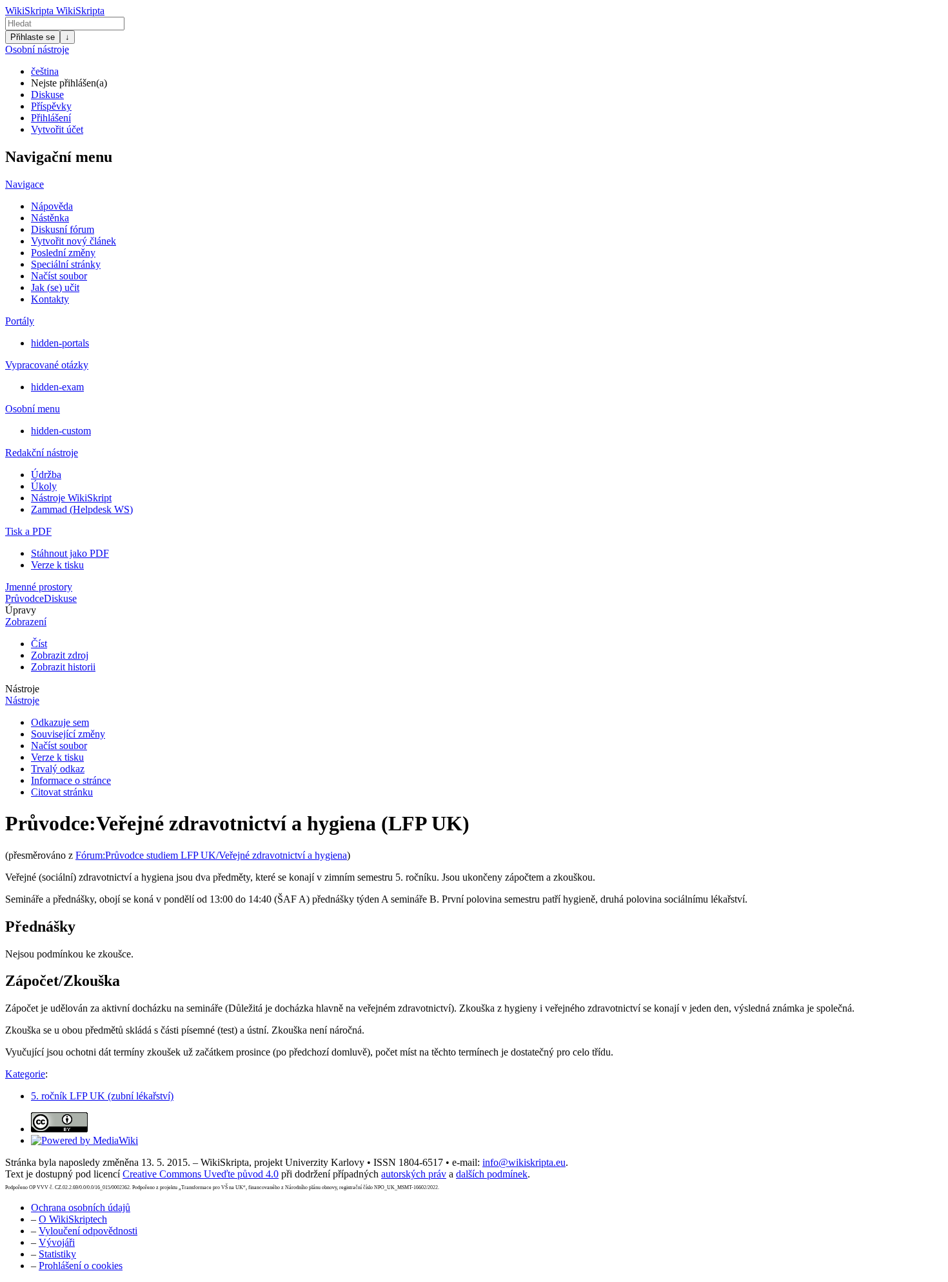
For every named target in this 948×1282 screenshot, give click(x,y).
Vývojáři (57, 1242)
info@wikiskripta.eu (524, 1162)
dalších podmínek (492, 1173)
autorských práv (413, 1173)
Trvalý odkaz (57, 768)
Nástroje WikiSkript (71, 497)
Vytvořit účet (57, 129)
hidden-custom (61, 430)
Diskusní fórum (62, 229)
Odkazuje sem (60, 722)
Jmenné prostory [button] (38, 586)
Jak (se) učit (55, 287)
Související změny (68, 733)
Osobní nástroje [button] (37, 49)
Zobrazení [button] (25, 621)
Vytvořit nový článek (73, 240)
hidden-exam (57, 386)
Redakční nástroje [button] (41, 452)
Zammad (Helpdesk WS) (82, 509)
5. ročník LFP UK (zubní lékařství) (102, 1095)
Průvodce (24, 598)
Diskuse (47, 94)
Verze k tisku (57, 564)
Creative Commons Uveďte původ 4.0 (201, 1173)
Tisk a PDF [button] (28, 531)
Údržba (46, 474)
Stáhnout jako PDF (70, 553)
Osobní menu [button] (32, 408)
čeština (45, 71)
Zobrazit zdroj (59, 655)
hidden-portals (60, 342)
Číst (39, 643)
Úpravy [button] (20, 610)
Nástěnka (50, 217)
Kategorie (25, 1073)
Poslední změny (63, 252)
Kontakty (50, 299)
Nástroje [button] (22, 688)
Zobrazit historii (63, 666)
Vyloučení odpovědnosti (88, 1230)
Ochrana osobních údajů (80, 1207)
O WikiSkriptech (73, 1219)
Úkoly (44, 486)
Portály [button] (19, 320)
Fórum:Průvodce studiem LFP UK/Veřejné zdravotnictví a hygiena (211, 855)
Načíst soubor (59, 275)
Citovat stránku (62, 791)
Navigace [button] (24, 184)
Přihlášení (51, 117)
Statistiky (57, 1253)
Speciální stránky (66, 264)
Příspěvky (51, 106)
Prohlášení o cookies (81, 1265)
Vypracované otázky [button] (46, 364)
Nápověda (52, 206)
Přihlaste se (32, 37)
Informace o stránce (71, 780)
